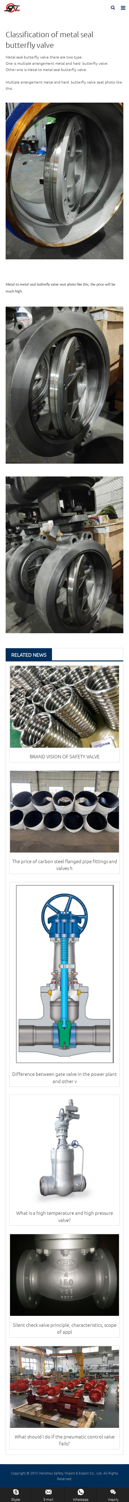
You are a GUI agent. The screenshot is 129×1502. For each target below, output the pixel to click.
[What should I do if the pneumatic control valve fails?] (64, 1387)
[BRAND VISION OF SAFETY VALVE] (64, 707)
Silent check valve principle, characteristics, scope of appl (64, 1328)
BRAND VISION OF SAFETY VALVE (65, 756)
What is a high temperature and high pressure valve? (64, 1216)
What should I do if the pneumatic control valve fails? (65, 1440)
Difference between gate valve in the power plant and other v (64, 1077)
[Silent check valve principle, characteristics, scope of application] (64, 1275)
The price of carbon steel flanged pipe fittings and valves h (64, 865)
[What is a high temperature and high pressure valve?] (64, 1149)
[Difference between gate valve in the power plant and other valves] (64, 974)
